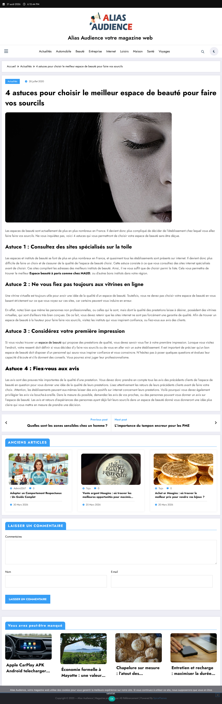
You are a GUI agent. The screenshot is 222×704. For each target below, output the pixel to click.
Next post (121, 419)
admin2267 (20, 488)
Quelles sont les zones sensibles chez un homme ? (67, 425)
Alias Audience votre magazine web (110, 37)
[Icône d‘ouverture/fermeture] (6, 51)
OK (112, 698)
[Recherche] (202, 52)
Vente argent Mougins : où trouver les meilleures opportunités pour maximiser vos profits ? (108, 495)
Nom (8, 572)
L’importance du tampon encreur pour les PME (152, 425)
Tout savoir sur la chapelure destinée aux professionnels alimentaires (190, 670)
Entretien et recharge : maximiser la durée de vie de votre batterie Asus (137, 670)
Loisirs (124, 51)
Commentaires (13, 537)
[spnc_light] (214, 51)
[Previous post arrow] (6, 423)
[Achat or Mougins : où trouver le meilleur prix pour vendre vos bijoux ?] (183, 469)
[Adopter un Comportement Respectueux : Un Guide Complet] (38, 469)
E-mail (114, 572)
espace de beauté (50, 342)
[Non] (217, 695)
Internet (111, 51)
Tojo (88, 488)
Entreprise (95, 51)
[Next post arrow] (216, 423)
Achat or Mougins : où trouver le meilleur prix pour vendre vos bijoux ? (179, 495)
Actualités (45, 51)
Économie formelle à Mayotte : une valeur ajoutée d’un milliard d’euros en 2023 (26, 672)
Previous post (99, 419)
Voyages (164, 51)
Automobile (63, 51)
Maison (138, 51)
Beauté (80, 51)
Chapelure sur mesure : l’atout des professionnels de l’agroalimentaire (83, 670)
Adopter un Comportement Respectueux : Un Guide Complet (36, 495)
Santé (150, 51)
